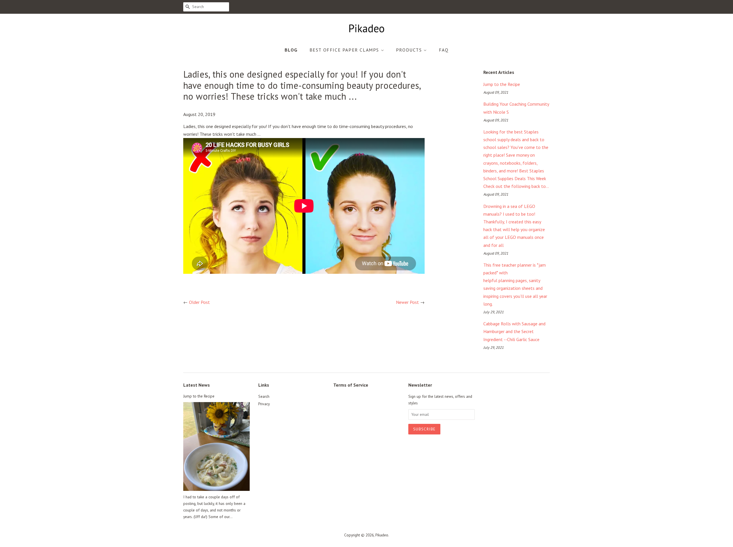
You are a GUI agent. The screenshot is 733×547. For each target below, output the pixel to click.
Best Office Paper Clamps (345, 50)
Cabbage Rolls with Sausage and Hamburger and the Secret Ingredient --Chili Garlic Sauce (514, 331)
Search (263, 396)
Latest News (196, 385)
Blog (291, 50)
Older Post (199, 302)
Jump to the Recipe (501, 84)
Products (409, 50)
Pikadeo (381, 535)
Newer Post (407, 302)
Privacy (264, 403)
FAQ (444, 50)
